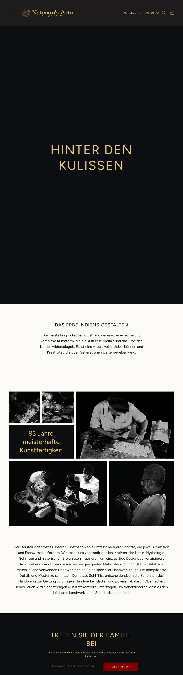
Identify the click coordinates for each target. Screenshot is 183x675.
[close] (163, 13)
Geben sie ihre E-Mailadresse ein (63, 660)
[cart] (172, 13)
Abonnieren (120, 667)
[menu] (10, 13)
